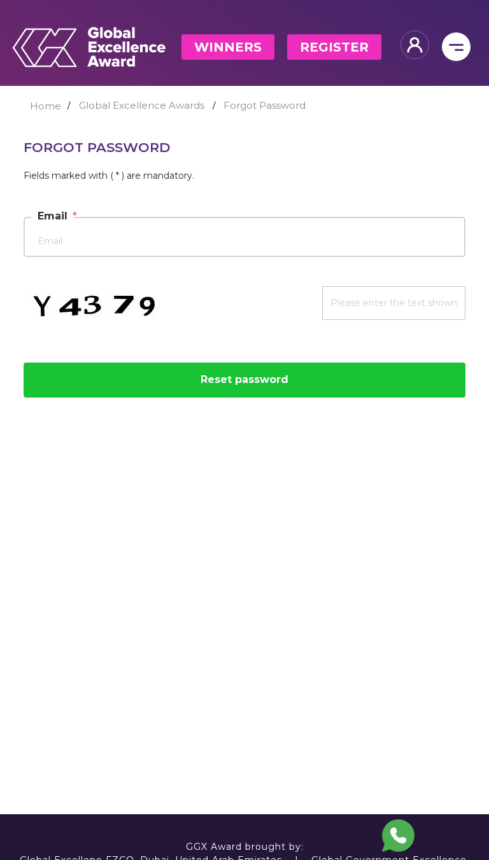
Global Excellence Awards (141, 105)
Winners (228, 47)
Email (52, 216)
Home (45, 106)
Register (334, 47)
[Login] (414, 45)
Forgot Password (264, 105)
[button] (398, 835)
